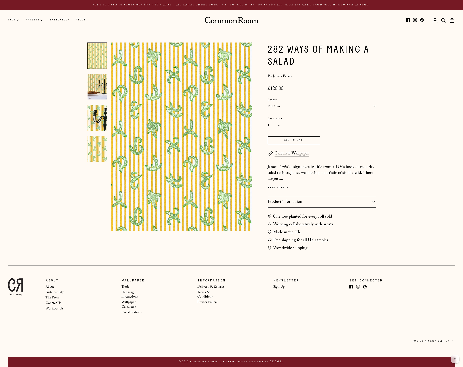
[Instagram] (415, 20)
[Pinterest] (422, 20)
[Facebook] (408, 20)
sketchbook (59, 20)
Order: (272, 100)
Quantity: (275, 119)
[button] (443, 20)
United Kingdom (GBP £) (432, 341)
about (81, 20)
